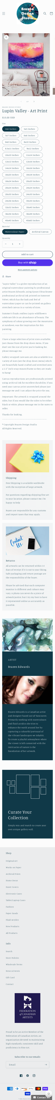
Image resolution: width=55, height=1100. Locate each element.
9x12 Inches (33, 148)
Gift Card (10, 977)
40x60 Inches (33, 220)
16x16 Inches (33, 168)
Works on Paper (13, 867)
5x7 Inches (10, 135)
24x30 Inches (33, 194)
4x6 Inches (10, 129)
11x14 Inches (33, 155)
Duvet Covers (12, 887)
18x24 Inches (12, 181)
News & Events (13, 971)
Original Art (11, 861)
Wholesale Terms (14, 964)
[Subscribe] (46, 1064)
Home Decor (12, 880)
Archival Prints (13, 874)
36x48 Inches (33, 214)
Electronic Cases (14, 893)
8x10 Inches (30, 142)
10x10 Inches (12, 155)
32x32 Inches (12, 207)
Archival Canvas (40, 231)
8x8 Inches (10, 142)
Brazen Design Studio (29, 1099)
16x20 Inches (12, 174)
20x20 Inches (33, 181)
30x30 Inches (33, 200)
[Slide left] (21, 101)
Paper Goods (12, 913)
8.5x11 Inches (12, 148)
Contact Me (43, 1097)
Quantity (6, 238)
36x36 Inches (12, 214)
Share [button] (8, 276)
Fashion (10, 906)
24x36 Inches (12, 200)
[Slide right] (34, 101)
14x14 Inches (12, 168)
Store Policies (12, 958)
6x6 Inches (29, 135)
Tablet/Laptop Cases (15, 900)
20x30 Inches (12, 194)
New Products (12, 926)
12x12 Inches (12, 161)
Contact (9, 984)
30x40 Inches (33, 207)
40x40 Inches (12, 220)
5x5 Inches (29, 129)
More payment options (27, 269)
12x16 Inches (33, 161)
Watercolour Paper (14, 231)
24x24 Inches (33, 187)
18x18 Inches (33, 174)
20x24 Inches (12, 187)
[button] (3, 13)
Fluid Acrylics (12, 920)
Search (9, 951)
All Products (11, 933)
